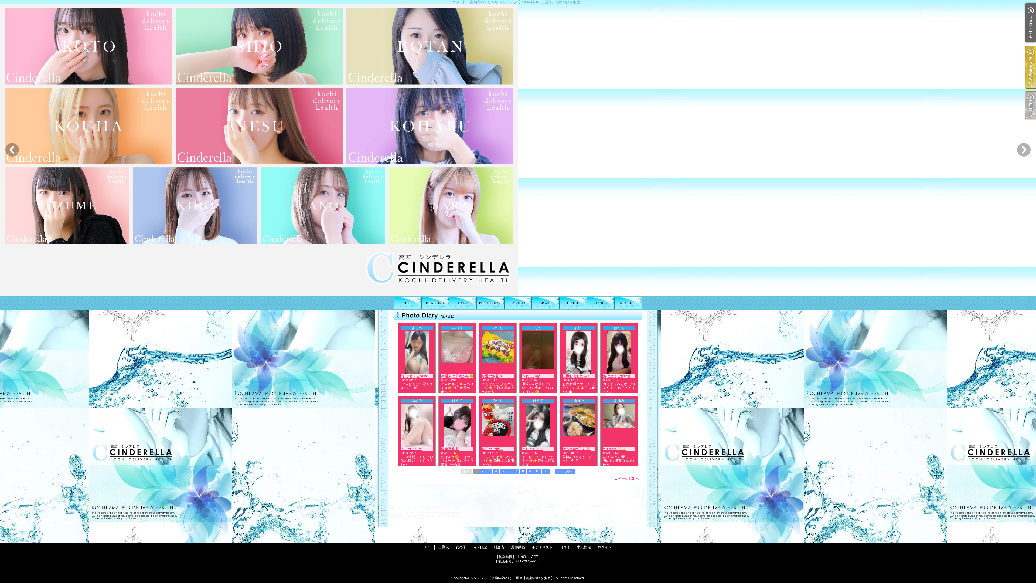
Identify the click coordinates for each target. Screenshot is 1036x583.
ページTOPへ (628, 479)
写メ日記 (490, 303)
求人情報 (628, 303)
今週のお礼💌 (492, 376)
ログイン (605, 547)
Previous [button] (12, 150)
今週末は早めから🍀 (457, 376)
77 (559, 471)
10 (537, 471)
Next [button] (1024, 150)
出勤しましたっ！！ (578, 376)
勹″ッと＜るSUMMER (418, 376)
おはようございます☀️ (621, 376)
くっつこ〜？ (411, 449)
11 (546, 471)
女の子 (463, 303)
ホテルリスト (573, 303)
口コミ (600, 303)
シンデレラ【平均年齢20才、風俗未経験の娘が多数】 (512, 578)
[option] (518, 150)
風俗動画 (545, 303)
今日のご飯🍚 (492, 449)
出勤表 (435, 303)
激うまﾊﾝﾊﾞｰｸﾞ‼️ (577, 449)
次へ (568, 471)
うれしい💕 (531, 376)
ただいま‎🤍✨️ (614, 449)
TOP (408, 303)
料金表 (518, 303)
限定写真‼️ (450, 449)
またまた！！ (532, 449)
